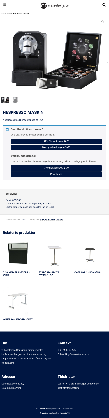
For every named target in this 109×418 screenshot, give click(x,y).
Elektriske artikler (47, 219)
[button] (102, 21)
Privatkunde (56, 174)
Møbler (59, 219)
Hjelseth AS (65, 413)
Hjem (3, 13)
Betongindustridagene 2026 (56, 147)
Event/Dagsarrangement (56, 168)
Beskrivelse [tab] (11, 194)
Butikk (9, 13)
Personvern (68, 409)
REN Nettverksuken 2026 (56, 141)
